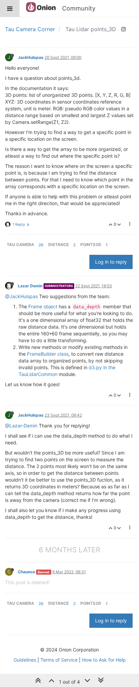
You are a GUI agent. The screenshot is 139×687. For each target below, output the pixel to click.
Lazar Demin (30, 285)
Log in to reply (111, 262)
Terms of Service (59, 660)
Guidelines (24, 660)
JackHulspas (31, 57)
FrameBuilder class (47, 354)
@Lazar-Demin (21, 425)
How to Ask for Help (104, 660)
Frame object (42, 306)
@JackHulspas (21, 296)
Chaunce (26, 571)
